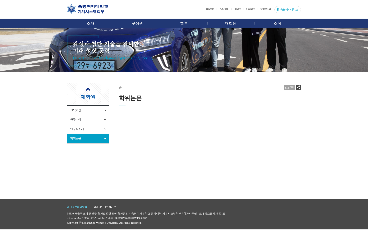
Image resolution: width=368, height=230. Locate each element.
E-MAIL (224, 9)
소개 (90, 23)
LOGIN (250, 9)
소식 (277, 23)
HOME (210, 9)
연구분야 (75, 119)
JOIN (238, 9)
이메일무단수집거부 (105, 206)
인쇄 (292, 87)
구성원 (137, 23)
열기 (298, 87)
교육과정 (75, 110)
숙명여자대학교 (289, 9)
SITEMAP (266, 9)
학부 (184, 23)
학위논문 (75, 138)
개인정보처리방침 (77, 206)
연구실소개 (77, 129)
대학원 (231, 23)
